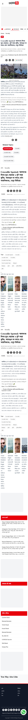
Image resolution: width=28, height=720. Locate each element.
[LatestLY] (14, 4)
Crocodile (17, 149)
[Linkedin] (17, 191)
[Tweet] (16, 140)
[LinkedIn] (14, 710)
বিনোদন (19, 689)
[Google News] (16, 710)
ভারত (2, 37)
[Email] (19, 710)
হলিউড (19, 693)
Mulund (15, 263)
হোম (2, 168)
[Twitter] (11, 191)
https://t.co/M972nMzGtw (16, 102)
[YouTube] (8, 710)
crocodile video (7, 153)
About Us (4, 713)
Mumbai (3, 266)
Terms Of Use (10, 713)
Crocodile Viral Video (8, 157)
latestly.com (8, 136)
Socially (16, 29)
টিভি (18, 696)
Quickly (8, 29)
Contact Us (16, 713)
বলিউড (19, 691)
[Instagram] (11, 710)
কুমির (13, 266)
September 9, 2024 (6, 229)
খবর (8, 292)
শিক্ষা (2, 696)
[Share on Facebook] (13, 140)
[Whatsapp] (14, 191)
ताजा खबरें (5, 518)
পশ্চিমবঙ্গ (21, 29)
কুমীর (2, 269)
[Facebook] (8, 191)
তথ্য (2, 693)
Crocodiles (16, 153)
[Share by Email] (20, 191)
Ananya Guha (4, 55)
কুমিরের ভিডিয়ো (18, 266)
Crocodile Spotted (8, 149)
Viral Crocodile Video (8, 161)
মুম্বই (9, 266)
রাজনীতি (2, 691)
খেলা (1, 292)
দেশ (25, 29)
